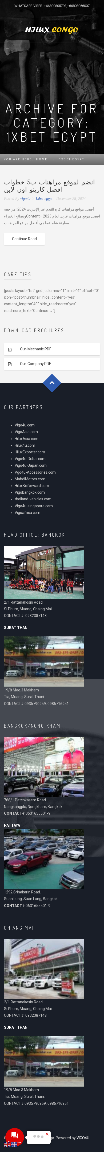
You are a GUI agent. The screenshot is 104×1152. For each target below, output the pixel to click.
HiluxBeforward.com (32, 486)
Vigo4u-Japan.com (31, 465)
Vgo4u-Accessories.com (35, 472)
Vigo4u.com (25, 425)
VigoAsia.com (26, 432)
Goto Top (52, 383)
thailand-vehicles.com (33, 499)
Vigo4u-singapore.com (34, 506)
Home (41, 159)
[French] (14, 1144)
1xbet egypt (44, 199)
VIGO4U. (83, 1138)
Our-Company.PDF (35, 364)
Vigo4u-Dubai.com (30, 459)
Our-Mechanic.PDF (35, 349)
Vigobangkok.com (30, 492)
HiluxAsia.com (26, 439)
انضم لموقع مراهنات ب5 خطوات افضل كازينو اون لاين (49, 185)
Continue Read (24, 239)
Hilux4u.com (25, 445)
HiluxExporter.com (30, 452)
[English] (7, 1144)
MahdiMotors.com (30, 479)
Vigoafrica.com (27, 512)
